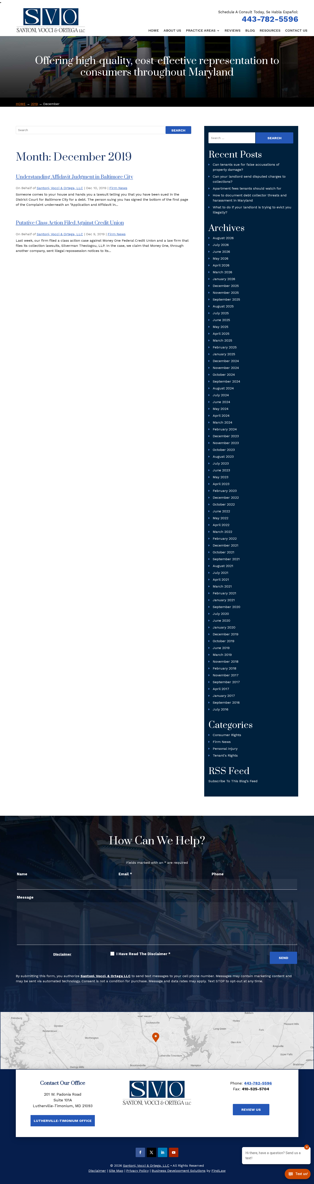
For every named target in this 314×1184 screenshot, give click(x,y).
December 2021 (225, 545)
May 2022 (220, 518)
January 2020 (224, 627)
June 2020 (221, 620)
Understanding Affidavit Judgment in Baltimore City (74, 177)
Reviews (232, 30)
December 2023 (226, 436)
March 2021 (222, 586)
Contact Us (296, 30)
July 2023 (221, 463)
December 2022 (226, 498)
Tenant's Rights (225, 755)
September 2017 (226, 682)
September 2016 (226, 702)
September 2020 (226, 607)
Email (125, 874)
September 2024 (226, 381)
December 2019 (225, 634)
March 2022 (222, 532)
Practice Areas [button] (201, 30)
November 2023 (226, 443)
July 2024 (221, 395)
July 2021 (220, 573)
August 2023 (223, 457)
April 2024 (221, 416)
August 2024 (223, 388)
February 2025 (225, 347)
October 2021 (223, 552)
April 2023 (221, 484)
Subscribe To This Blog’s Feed (233, 781)
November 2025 (226, 293)
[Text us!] (297, 1175)
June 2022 (221, 511)
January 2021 (224, 600)
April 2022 (221, 525)
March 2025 (222, 340)
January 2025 (224, 354)
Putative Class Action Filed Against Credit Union (70, 223)
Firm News (118, 188)
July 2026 (221, 245)
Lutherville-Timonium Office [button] (63, 1121)
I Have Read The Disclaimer (143, 954)
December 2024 (226, 361)
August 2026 (223, 238)
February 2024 (225, 429)
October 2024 (224, 375)
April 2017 (221, 689)
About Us (172, 30)
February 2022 (225, 538)
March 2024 (222, 422)
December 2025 (226, 286)
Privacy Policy (137, 1171)
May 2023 (220, 477)
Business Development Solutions (178, 1171)
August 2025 (223, 306)
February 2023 (225, 491)
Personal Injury (225, 749)
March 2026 (222, 272)
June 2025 (221, 320)
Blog (250, 30)
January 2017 (224, 696)
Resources (270, 30)
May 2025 (220, 327)
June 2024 (221, 402)
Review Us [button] (251, 1110)
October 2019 (223, 641)
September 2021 (226, 559)
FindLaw (218, 1171)
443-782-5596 (270, 19)
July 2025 (221, 313)
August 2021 (223, 566)
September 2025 (226, 299)
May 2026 (220, 258)
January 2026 (224, 279)
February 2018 (224, 668)
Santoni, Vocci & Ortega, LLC (60, 188)
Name (22, 874)
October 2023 (224, 450)
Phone (218, 874)
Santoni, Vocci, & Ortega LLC (106, 976)
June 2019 (221, 648)
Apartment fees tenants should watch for (247, 188)
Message (25, 897)
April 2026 (221, 265)
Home (153, 30)
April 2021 (221, 579)
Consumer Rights (227, 735)
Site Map (116, 1171)
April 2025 (221, 334)
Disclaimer (62, 954)
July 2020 (221, 614)
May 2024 (221, 409)
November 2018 (225, 661)
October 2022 (224, 504)
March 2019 (222, 655)
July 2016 (220, 709)
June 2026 (221, 252)
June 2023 (221, 470)
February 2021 (224, 593)
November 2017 (226, 675)
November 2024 (226, 368)
